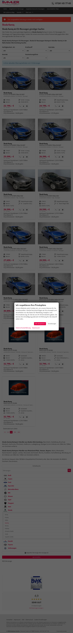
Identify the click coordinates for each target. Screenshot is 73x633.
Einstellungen (52, 323)
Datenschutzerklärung (23, 328)
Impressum (36, 328)
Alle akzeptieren (40, 323)
